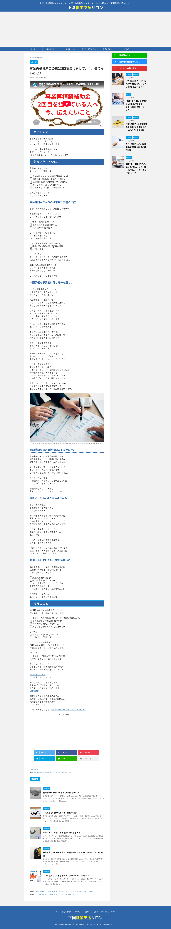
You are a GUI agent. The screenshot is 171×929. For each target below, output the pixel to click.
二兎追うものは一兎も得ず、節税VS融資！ (61, 812)
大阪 (53, 772)
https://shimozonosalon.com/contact (68, 709)
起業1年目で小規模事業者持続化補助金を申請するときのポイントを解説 (136, 127)
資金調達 (64, 772)
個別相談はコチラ (37, 674)
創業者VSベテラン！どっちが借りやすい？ (61, 792)
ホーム (33, 49)
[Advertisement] (85, 29)
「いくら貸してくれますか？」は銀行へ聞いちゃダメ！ (66, 875)
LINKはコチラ (36, 691)
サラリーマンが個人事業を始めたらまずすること (63, 832)
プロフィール (70, 49)
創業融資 (35, 769)
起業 (69, 772)
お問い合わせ (107, 49)
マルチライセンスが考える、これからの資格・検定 (56, 894)
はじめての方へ (51, 49)
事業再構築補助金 (38, 772)
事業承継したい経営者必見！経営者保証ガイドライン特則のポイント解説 (65, 891)
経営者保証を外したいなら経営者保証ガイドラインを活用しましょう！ (136, 84)
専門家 (58, 772)
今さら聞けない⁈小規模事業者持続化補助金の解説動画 (136, 147)
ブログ (126, 49)
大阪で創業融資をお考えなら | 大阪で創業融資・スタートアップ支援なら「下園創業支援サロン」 (85, 924)
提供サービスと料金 (89, 49)
